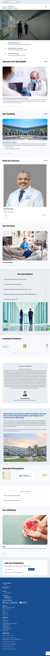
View (34, 215)
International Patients (7, 627)
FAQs (4, 610)
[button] (15, 106)
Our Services (5, 621)
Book (29, 215)
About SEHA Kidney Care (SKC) (9, 607)
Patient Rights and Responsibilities (10, 623)
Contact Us (5, 613)
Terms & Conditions (7, 629)
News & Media (5, 611)
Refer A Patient (6, 626)
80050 (36, 146)
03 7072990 (40, 146)
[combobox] (10, 2)
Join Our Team (5, 614)
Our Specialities (6, 620)
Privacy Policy (5, 630)
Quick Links (5, 617)
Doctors (4, 618)
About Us (5, 606)
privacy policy (19, 572)
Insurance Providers (7, 624)
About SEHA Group (6, 609)
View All (45, 61)
